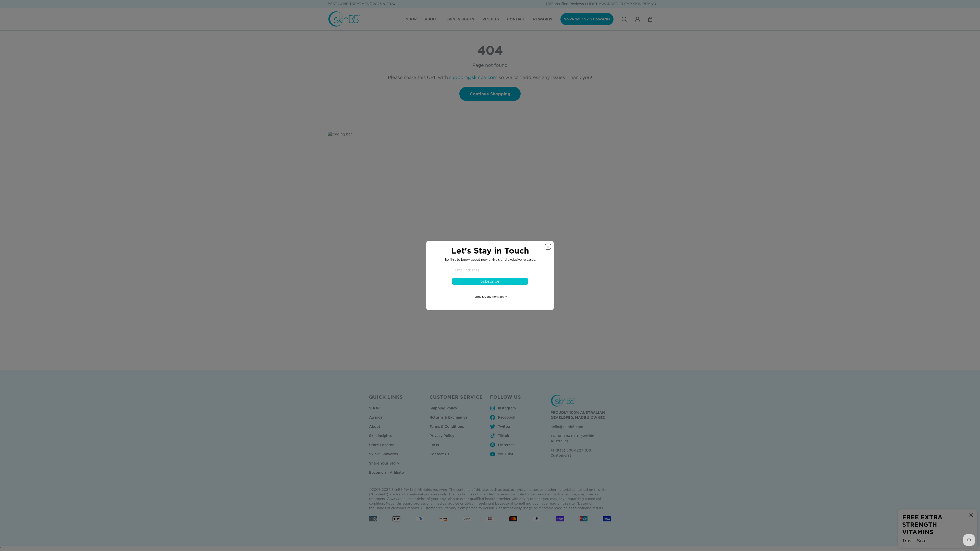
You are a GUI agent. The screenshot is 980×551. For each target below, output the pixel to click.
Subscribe (489, 281)
